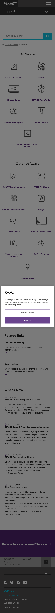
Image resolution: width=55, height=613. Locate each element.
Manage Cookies (27, 313)
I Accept (27, 320)
